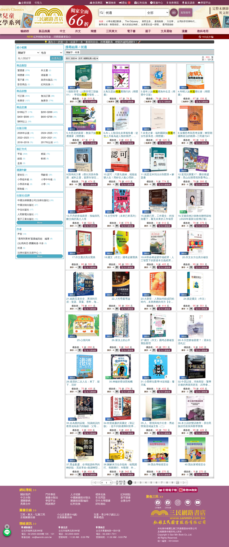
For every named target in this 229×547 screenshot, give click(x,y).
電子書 (131, 31)
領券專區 (174, 2)
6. (121, 137)
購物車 (112, 2)
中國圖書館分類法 (80, 497)
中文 (62, 31)
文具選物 (166, 31)
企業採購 (26, 2)
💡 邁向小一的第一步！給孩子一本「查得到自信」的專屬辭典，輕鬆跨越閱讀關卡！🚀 (75, 41)
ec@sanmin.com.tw (42, 537)
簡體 (93, 31)
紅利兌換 (142, 2)
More (39, 222)
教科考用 (202, 31)
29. (83, 383)
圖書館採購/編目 (79, 500)
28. (194, 341)
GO (174, 12)
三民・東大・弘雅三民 (32, 514)
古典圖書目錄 (64, 517)
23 (177, 482)
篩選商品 (56, 58)
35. (157, 424)
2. (121, 93)
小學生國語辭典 (113, 21)
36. (194, 424)
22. (121, 298)
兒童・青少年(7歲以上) (106, 514)
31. (157, 383)
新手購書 (126, 497)
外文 (78, 31)
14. (121, 215)
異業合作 (25, 503)
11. (157, 175)
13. (83, 217)
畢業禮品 (99, 517)
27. (157, 341)
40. (195, 464)
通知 (126, 2)
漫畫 (184, 31)
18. (121, 257)
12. (194, 177)
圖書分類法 (51, 497)
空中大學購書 (102, 500)
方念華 (170, 21)
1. (82, 94)
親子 (148, 31)
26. (121, 340)
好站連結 (100, 503)
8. (195, 134)
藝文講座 (190, 2)
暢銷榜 (25, 31)
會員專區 (98, 2)
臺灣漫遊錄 (167, 24)
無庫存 (111, 101)
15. (157, 217)
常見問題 (100, 497)
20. (195, 257)
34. (120, 427)
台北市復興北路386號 (32, 530)
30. (121, 381)
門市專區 (50, 494)
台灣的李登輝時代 (186, 21)
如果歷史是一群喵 (150, 24)
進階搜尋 (186, 12)
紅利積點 (126, 494)
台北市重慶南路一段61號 (108, 530)
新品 (44, 31)
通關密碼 (25, 500)
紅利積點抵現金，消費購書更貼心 (49, 36)
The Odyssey (131, 21)
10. (120, 178)
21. (82, 303)
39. (158, 464)
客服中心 (158, 2)
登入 (39, 2)
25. (83, 340)
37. (83, 469)
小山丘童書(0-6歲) (67, 514)
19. (157, 260)
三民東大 (111, 31)
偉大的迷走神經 (130, 24)
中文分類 (25, 497)
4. (194, 93)
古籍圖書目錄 (27, 517)
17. (83, 257)
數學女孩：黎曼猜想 (109, 24)
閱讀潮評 (50, 503)
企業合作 (126, 500)
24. (195, 298)
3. (158, 93)
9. (82, 177)
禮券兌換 (100, 494)
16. (194, 220)
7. (158, 134)
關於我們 (25, 494)
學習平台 (206, 2)
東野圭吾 (146, 21)
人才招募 (75, 494)
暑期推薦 (158, 21)
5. (83, 134)
